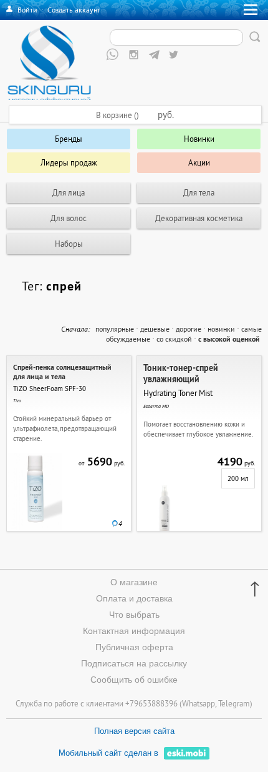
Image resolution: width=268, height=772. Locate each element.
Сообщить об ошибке (134, 680)
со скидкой (174, 339)
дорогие (188, 329)
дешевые (155, 329)
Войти (27, 9)
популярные (114, 329)
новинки (221, 329)
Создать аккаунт (73, 9)
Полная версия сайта (134, 731)
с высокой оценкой (229, 339)
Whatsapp (198, 703)
